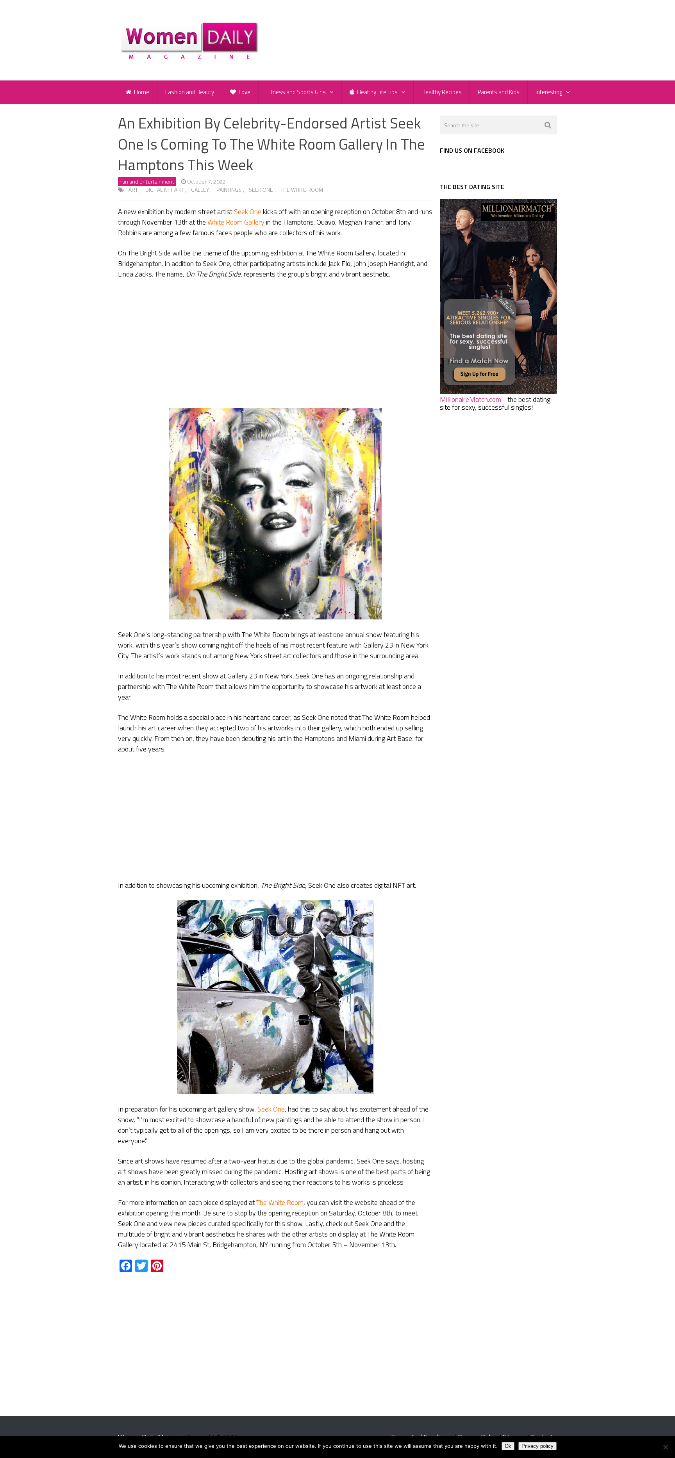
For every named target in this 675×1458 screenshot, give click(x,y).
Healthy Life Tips (377, 91)
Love (244, 91)
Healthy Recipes (441, 91)
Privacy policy (537, 1446)
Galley (200, 190)
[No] (665, 1447)
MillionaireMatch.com (470, 399)
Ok (508, 1446)
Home (141, 91)
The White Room (301, 190)
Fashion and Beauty (189, 91)
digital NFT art (164, 190)
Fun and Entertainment (147, 181)
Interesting (549, 91)
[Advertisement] (275, 343)
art (133, 190)
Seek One (261, 190)
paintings (228, 190)
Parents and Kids (499, 91)
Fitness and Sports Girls (296, 91)
